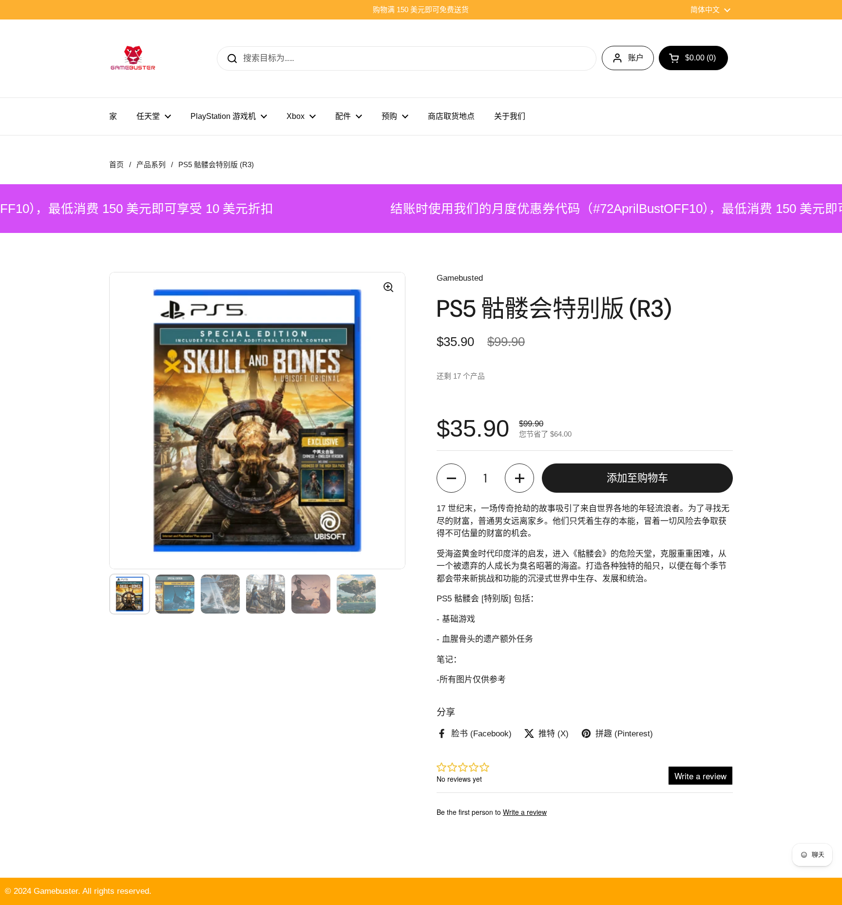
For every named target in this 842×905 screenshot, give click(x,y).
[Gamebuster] (133, 58)
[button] (451, 478)
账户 (636, 58)
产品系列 (151, 165)
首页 (116, 165)
